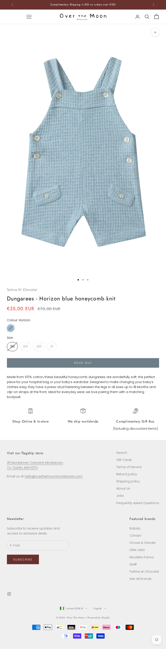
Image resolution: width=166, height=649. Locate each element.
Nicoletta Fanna (141, 557)
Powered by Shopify (99, 617)
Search (121, 453)
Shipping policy (128, 481)
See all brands (140, 579)
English (98, 608)
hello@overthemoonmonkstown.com (54, 476)
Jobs (120, 495)
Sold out (83, 363)
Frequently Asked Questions (137, 503)
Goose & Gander (142, 543)
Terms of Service (129, 467)
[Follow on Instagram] (9, 594)
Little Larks (137, 550)
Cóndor (135, 535)
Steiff (133, 564)
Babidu (134, 528)
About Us (123, 488)
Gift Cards (124, 460)
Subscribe (23, 559)
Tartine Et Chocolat (22, 289)
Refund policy (126, 474)
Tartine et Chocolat (144, 571)
